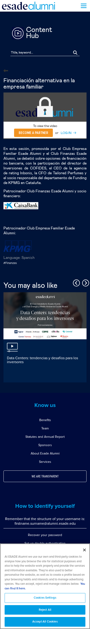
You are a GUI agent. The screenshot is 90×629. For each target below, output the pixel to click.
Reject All (45, 609)
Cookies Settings (45, 597)
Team (45, 428)
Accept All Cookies (44, 621)
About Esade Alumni (45, 453)
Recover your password (45, 535)
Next (85, 282)
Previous (75, 282)
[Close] (84, 550)
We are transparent (45, 476)
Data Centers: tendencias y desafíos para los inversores (42, 360)
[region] (45, 586)
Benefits (45, 420)
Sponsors (45, 445)
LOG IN (66, 133)
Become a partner (33, 133)
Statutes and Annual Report (45, 437)
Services (45, 462)
